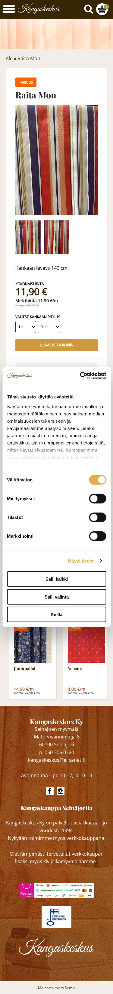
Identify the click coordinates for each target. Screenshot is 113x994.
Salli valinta (57, 596)
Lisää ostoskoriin (57, 345)
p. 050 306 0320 (56, 752)
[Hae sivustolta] (90, 8)
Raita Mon (28, 58)
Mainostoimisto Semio (56, 987)
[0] (102, 9)
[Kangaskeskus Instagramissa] (60, 791)
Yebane (75, 668)
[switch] (97, 499)
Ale (9, 58)
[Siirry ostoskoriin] (102, 9)
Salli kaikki (57, 579)
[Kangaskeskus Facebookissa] (50, 791)
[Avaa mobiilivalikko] (9, 9)
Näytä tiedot (81, 560)
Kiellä (56, 614)
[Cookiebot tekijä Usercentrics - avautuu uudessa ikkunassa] (80, 375)
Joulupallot (25, 668)
